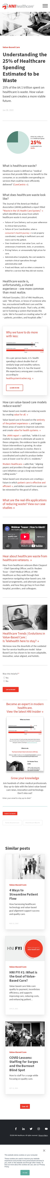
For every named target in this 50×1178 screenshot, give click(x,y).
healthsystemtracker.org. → (19, 378)
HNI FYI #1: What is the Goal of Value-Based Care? (23, 976)
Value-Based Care (12, 823)
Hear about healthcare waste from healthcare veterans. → (25, 558)
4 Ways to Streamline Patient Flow (23, 894)
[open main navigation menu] (45, 6)
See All (25, 1106)
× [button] (44, 1150)
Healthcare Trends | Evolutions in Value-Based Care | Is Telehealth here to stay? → (24, 637)
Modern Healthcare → (13, 464)
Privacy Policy (43, 1135)
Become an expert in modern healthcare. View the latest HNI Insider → (25, 707)
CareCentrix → (20, 184)
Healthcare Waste (32, 823)
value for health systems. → (27, 430)
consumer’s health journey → (18, 233)
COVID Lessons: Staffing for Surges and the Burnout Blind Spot (23, 1063)
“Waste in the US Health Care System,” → (23, 210)
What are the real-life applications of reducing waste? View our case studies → (25, 504)
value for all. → (21, 414)
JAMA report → (14, 435)
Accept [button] (25, 1173)
